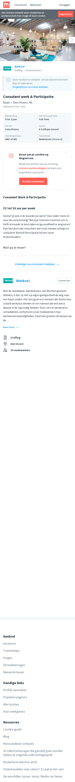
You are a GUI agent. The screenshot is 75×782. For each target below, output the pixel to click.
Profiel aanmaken (33, 181)
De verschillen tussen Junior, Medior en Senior (32, 776)
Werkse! (19, 66)
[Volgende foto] (67, 40)
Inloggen (64, 4)
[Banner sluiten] (67, 152)
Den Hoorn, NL (23, 102)
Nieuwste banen (13, 672)
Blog (6, 736)
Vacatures (20, 4)
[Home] (6, 4)
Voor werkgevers (14, 711)
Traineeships (11, 651)
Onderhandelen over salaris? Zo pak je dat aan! (33, 769)
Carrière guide (12, 729)
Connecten (64, 280)
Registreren (65, 14)
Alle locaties (11, 704)
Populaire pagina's (15, 697)
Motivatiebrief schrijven (18, 744)
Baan (6, 102)
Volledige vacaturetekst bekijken (35, 264)
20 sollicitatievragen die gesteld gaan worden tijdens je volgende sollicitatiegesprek (33, 753)
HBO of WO (11, 139)
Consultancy (12, 129)
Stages (7, 658)
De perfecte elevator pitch (20, 762)
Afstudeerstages (14, 665)
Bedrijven (35, 4)
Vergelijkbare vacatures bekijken (30, 86)
